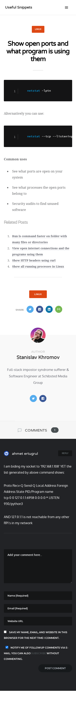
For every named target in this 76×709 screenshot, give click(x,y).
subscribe (38, 653)
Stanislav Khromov (38, 357)
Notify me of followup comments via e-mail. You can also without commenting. (36, 653)
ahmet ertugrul (24, 453)
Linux (38, 29)
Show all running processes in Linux (38, 266)
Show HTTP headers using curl (34, 260)
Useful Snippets (18, 7)
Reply (65, 453)
